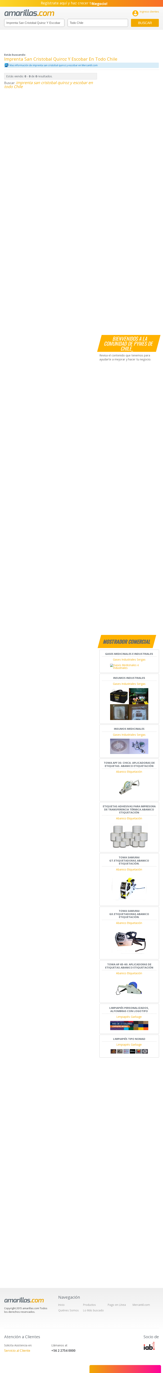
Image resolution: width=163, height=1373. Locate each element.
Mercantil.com (141, 1305)
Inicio (61, 1305)
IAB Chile (149, 1346)
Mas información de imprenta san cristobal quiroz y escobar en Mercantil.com (54, 65)
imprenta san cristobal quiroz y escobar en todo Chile (48, 84)
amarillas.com (29, 13)
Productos (89, 1305)
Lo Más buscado (93, 1310)
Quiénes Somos (68, 1310)
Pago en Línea (117, 1305)
